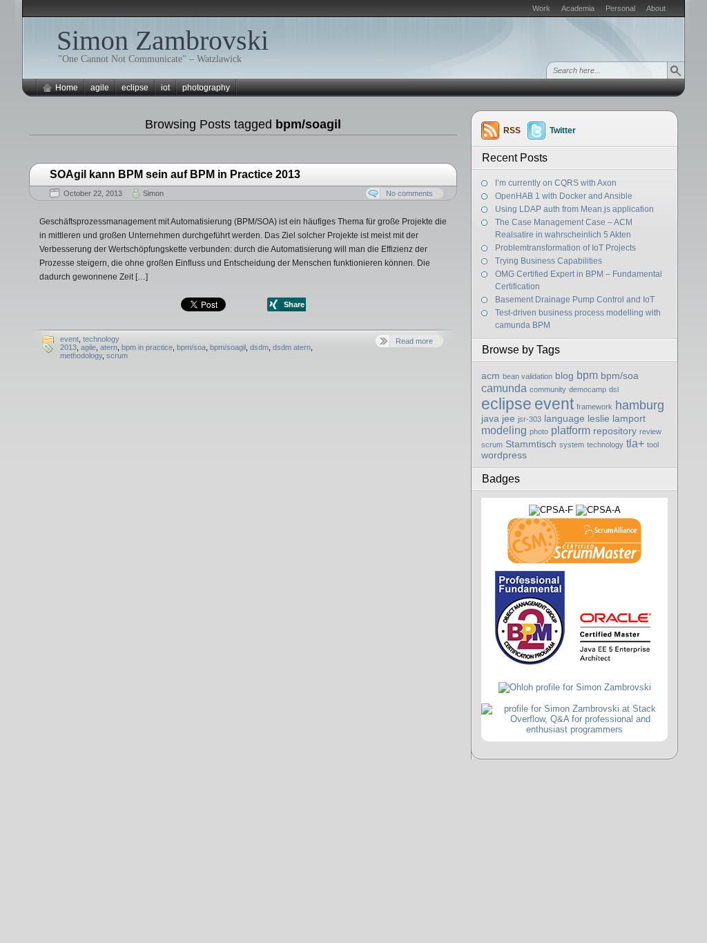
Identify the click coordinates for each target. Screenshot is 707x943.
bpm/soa (191, 347)
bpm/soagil (228, 347)
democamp (587, 389)
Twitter (563, 130)
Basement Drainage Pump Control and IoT (575, 299)
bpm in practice (147, 347)
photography (206, 88)
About (656, 8)
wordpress (504, 455)
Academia (577, 8)
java (490, 419)
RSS (512, 130)
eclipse (135, 88)
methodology (81, 355)
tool (653, 444)
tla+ (635, 443)
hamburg (639, 405)
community (548, 389)
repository (615, 431)
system (571, 444)
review (650, 431)
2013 (68, 347)
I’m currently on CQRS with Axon (556, 183)
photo (539, 431)
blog (564, 376)
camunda (504, 388)
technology (101, 339)
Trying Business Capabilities (548, 261)
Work (541, 8)
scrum (117, 355)
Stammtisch (530, 444)
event (69, 339)
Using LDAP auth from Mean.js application (574, 209)
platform (570, 430)
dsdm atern (292, 347)
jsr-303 (529, 419)
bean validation (527, 376)
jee (508, 419)
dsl (614, 389)
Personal (620, 8)
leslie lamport (617, 419)
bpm (587, 375)
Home (66, 88)
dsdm (259, 347)
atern (108, 347)
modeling (504, 430)
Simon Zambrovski (163, 40)
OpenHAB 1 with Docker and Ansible (563, 196)
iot (165, 88)
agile (99, 88)
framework (594, 406)
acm (490, 376)
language (564, 419)
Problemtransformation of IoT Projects (565, 248)
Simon (153, 193)
